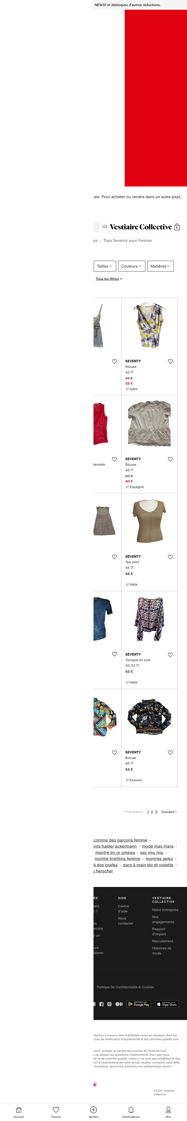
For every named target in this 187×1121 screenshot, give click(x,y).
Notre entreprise (165, 909)
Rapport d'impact (159, 932)
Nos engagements (163, 919)
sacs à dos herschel (93, 871)
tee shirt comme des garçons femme (111, 840)
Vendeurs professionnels (95, 950)
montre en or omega (115, 853)
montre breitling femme (117, 859)
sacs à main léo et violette (148, 865)
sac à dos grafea (101, 865)
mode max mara (157, 846)
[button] (177, 226)
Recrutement (162, 941)
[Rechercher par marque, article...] (104, 226)
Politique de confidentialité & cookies (125, 987)
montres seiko (159, 859)
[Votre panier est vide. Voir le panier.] (177, 226)
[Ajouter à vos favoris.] (115, 361)
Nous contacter (125, 921)
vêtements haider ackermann (108, 846)
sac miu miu (151, 853)
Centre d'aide (123, 909)
